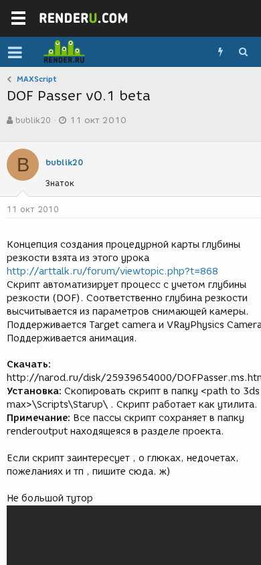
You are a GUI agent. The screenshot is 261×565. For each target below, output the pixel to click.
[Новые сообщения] (220, 52)
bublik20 (33, 120)
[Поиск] (243, 52)
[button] (15, 52)
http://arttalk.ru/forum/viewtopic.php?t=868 (112, 271)
